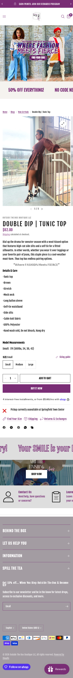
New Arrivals (23, 112)
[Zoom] (63, 123)
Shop (13, 112)
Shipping (6, 234)
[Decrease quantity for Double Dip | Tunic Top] (5, 378)
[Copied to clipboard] (33, 427)
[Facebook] (5, 427)
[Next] (42, 209)
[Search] (63, 16)
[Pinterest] (19, 427)
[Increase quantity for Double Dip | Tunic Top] (15, 378)
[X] (12, 427)
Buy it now (36, 388)
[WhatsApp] (26, 427)
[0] (68, 16)
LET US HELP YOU (15, 543)
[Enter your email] (66, 606)
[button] (36, 474)
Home (5, 112)
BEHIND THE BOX (14, 531)
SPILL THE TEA (12, 568)
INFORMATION (12, 556)
